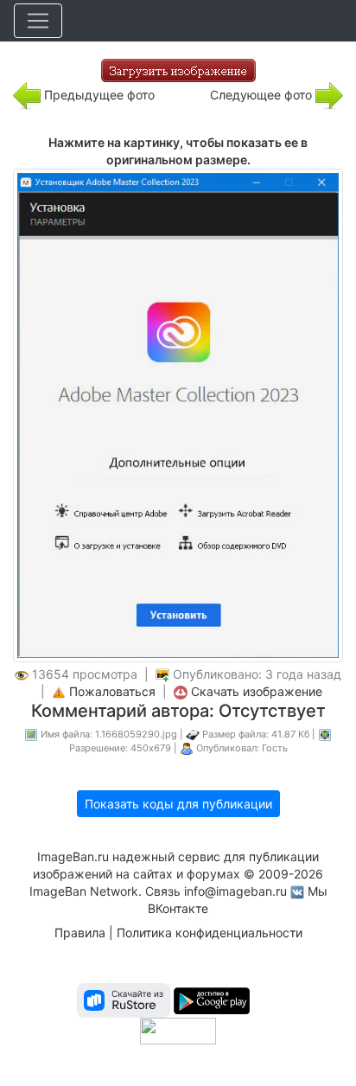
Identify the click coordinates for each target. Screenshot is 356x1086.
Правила (79, 932)
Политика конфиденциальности (209, 932)
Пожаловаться (112, 691)
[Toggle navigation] (38, 20)
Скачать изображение (256, 691)
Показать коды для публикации (178, 803)
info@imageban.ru (235, 891)
